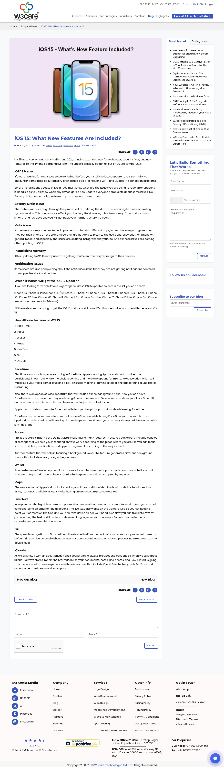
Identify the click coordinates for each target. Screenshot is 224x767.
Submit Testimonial (147, 730)
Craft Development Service (110, 730)
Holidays (58, 716)
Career (57, 710)
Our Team (59, 730)
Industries (125, 16)
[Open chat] (215, 758)
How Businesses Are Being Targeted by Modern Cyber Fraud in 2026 (192, 113)
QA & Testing (102, 723)
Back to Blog (26, 599)
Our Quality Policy (145, 723)
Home (13, 26)
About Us (77, 16)
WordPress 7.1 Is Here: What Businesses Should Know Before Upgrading (191, 54)
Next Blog (148, 579)
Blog (151, 16)
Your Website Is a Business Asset (191, 96)
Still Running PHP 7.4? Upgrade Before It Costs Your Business (190, 103)
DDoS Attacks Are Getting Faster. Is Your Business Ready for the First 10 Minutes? (191, 65)
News (49, 145)
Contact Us (189, 4)
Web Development (105, 696)
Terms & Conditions (147, 716)
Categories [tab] (199, 41)
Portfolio (139, 16)
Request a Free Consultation (192, 16)
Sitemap (58, 723)
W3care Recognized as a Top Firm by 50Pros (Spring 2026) (189, 122)
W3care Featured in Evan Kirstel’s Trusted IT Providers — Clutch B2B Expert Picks (192, 140)
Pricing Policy (142, 703)
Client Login (206, 4)
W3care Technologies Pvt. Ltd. (113, 765)
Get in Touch (146, 599)
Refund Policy (143, 710)
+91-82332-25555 (169, 4)
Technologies (108, 16)
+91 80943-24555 (186, 702)
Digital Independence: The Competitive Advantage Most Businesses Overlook (190, 77)
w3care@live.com (185, 724)
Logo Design (101, 689)
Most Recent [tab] (177, 41)
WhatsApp (182, 689)
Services (91, 16)
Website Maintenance (107, 716)
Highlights (162, 16)
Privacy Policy (143, 696)
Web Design (101, 703)
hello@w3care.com (186, 714)
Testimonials (143, 689)
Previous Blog (27, 579)
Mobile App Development (66, 145)
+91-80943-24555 (148, 4)
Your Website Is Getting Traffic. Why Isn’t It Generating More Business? (191, 88)
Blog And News (29, 26)
